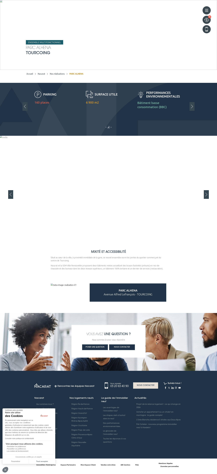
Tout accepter (42, 461)
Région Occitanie (79, 426)
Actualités (140, 398)
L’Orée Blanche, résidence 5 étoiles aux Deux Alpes (158, 420)
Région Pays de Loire (80, 430)
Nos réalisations (57, 74)
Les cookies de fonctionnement (17, 451)
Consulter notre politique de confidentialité (19, 438)
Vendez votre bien (108, 465)
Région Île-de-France (80, 404)
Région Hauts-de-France (82, 409)
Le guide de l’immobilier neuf (114, 400)
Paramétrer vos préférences (16, 446)
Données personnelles (169, 466)
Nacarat (41, 74)
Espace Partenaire (68, 465)
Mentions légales (166, 463)
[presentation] (25, 106)
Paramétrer (15, 461)
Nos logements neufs (82, 398)
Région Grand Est (79, 413)
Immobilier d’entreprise (46, 465)
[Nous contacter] (207, 29)
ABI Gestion (125, 465)
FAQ (137, 465)
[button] (106, 128)
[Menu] (207, 10)
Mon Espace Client (88, 465)
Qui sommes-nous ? (45, 404)
